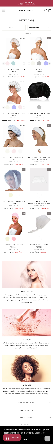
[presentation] (24, 63)
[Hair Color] (26, 274)
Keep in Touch (26, 410)
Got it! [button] (26, 439)
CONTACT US (26, 425)
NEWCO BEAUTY (26, 417)
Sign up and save (26, 403)
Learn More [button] (40, 433)
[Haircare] (26, 368)
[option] (26, 3)
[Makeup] (26, 323)
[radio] (7, 63)
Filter (11, 27)
